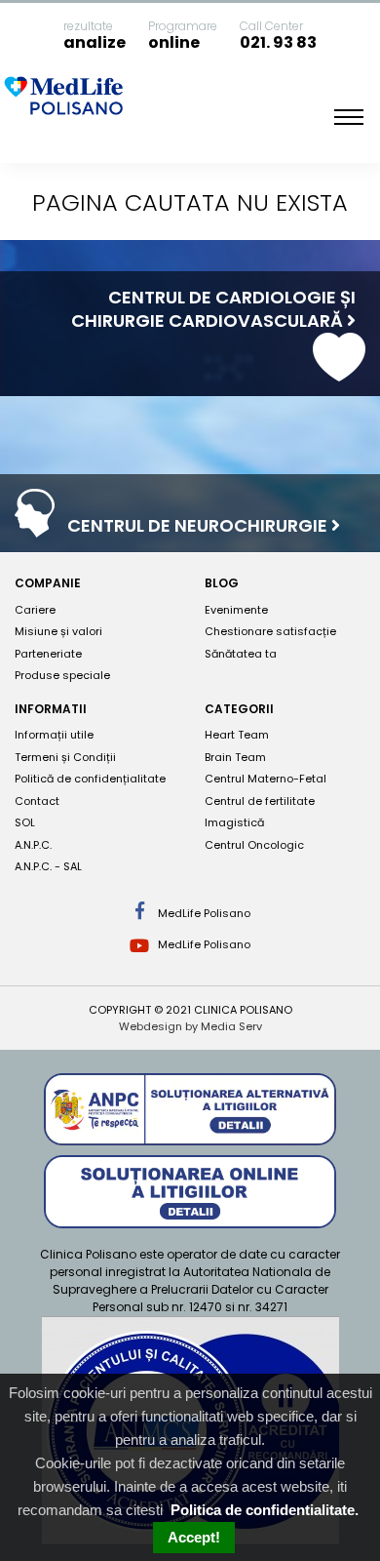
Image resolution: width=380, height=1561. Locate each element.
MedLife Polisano (202, 913)
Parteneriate (48, 653)
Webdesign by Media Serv (190, 1026)
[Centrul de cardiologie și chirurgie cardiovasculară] (339, 372)
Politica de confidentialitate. (265, 1509)
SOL (25, 822)
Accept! (194, 1537)
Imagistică (234, 822)
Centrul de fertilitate (260, 801)
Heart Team (237, 734)
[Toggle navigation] (349, 117)
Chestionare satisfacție (270, 631)
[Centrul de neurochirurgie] (35, 527)
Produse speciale (62, 675)
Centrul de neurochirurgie (199, 525)
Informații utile (54, 734)
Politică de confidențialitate (90, 778)
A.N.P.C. (33, 845)
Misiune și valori (58, 631)
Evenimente (236, 610)
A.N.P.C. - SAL (48, 866)
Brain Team (235, 757)
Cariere (35, 610)
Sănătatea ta (241, 653)
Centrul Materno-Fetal (265, 778)
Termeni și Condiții (65, 757)
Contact (37, 801)
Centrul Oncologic (254, 845)
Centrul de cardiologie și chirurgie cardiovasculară (213, 309)
